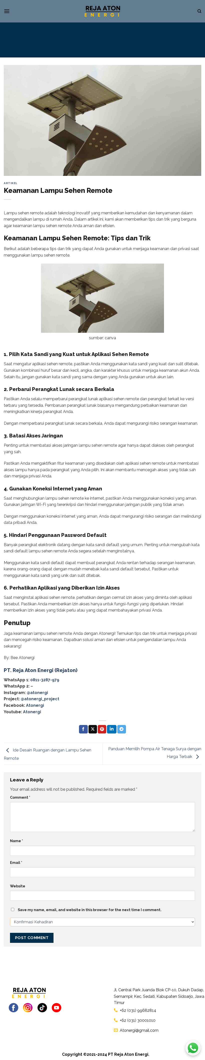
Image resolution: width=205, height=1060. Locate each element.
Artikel (11, 183)
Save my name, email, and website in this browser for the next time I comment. (90, 910)
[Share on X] (92, 729)
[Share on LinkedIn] (111, 729)
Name (16, 841)
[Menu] (7, 11)
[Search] (199, 11)
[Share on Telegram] (121, 729)
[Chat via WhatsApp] (193, 1048)
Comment (20, 797)
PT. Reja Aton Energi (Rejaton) (41, 670)
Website (17, 886)
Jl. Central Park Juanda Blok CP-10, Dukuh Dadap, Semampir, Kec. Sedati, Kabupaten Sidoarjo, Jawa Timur (159, 996)
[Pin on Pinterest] (102, 729)
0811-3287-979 (44, 680)
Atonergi (35, 705)
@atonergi (37, 692)
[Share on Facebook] (83, 729)
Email (16, 862)
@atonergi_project (40, 699)
